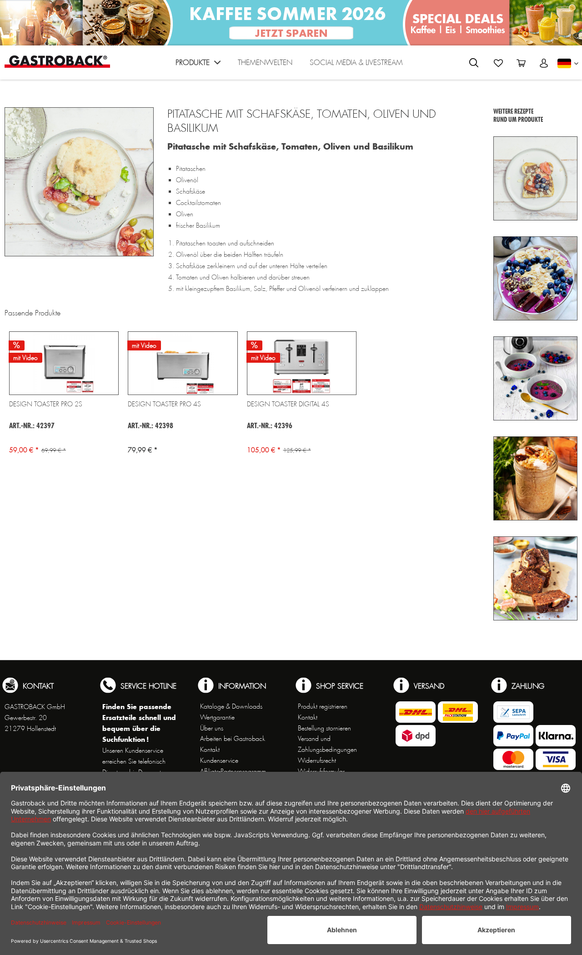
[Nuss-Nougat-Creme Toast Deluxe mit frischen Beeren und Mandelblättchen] (535, 178)
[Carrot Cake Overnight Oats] (535, 478)
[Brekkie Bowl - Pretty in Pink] (535, 378)
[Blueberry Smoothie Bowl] (535, 278)
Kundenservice (219, 760)
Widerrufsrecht (317, 760)
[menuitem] (198, 65)
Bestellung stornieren (324, 728)
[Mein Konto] (544, 63)
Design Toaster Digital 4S (288, 404)
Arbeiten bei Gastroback (232, 739)
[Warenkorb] (521, 63)
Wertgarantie (217, 717)
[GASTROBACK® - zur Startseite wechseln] (57, 61)
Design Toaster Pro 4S (164, 404)
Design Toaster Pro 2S (45, 404)
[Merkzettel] (498, 63)
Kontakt (210, 749)
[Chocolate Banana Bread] (535, 578)
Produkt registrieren (322, 706)
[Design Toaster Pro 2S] (64, 363)
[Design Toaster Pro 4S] (182, 363)
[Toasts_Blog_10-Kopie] (79, 181)
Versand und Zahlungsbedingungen (327, 744)
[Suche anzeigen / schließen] (474, 63)
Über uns (211, 728)
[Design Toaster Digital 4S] (301, 363)
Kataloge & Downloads (231, 706)
